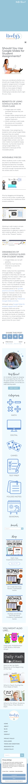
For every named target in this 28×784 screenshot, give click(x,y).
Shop (6, 731)
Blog (5, 729)
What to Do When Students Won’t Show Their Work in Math (14, 705)
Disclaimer (8, 741)
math (14, 415)
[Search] (22, 529)
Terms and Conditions (12, 744)
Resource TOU (9, 746)
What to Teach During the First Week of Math (13, 686)
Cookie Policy (9, 749)
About (6, 726)
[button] (25, 42)
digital (14, 435)
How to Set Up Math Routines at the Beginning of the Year (13, 667)
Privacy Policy (9, 738)
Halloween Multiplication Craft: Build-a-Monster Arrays (13, 647)
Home (6, 723)
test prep (14, 475)
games (14, 455)
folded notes (14, 497)
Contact (7, 734)
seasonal (14, 517)
